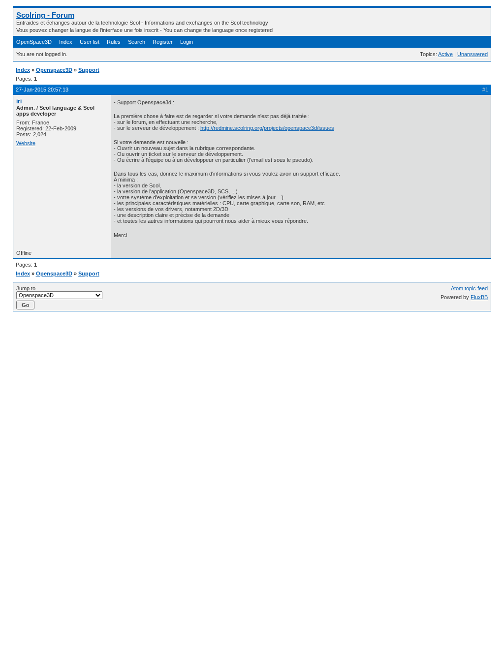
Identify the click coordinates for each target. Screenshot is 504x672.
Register (163, 42)
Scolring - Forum (45, 15)
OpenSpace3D (34, 42)
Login (186, 42)
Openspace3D (54, 70)
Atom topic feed (469, 288)
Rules (114, 42)
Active (445, 54)
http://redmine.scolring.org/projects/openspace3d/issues (267, 128)
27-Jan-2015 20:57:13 (42, 89)
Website (25, 143)
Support (88, 70)
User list (89, 42)
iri (19, 101)
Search (136, 42)
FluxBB (479, 297)
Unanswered (472, 54)
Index (65, 42)
